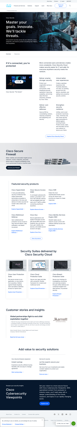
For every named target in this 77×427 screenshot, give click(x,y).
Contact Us (17, 414)
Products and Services (12, 10)
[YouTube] (66, 414)
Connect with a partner (33, 414)
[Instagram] (70, 414)
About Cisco (9, 414)
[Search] (70, 6)
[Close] (42, 420)
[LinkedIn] (62, 414)
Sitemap (66, 420)
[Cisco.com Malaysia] (8, 5)
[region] (22, 422)
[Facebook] (54, 414)
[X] (58, 414)
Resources (17, 54)
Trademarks (45, 420)
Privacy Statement (7, 424)
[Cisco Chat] (73, 423)
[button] (19, 82)
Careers (24, 414)
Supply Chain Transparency (56, 420)
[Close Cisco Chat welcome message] (54, 422)
